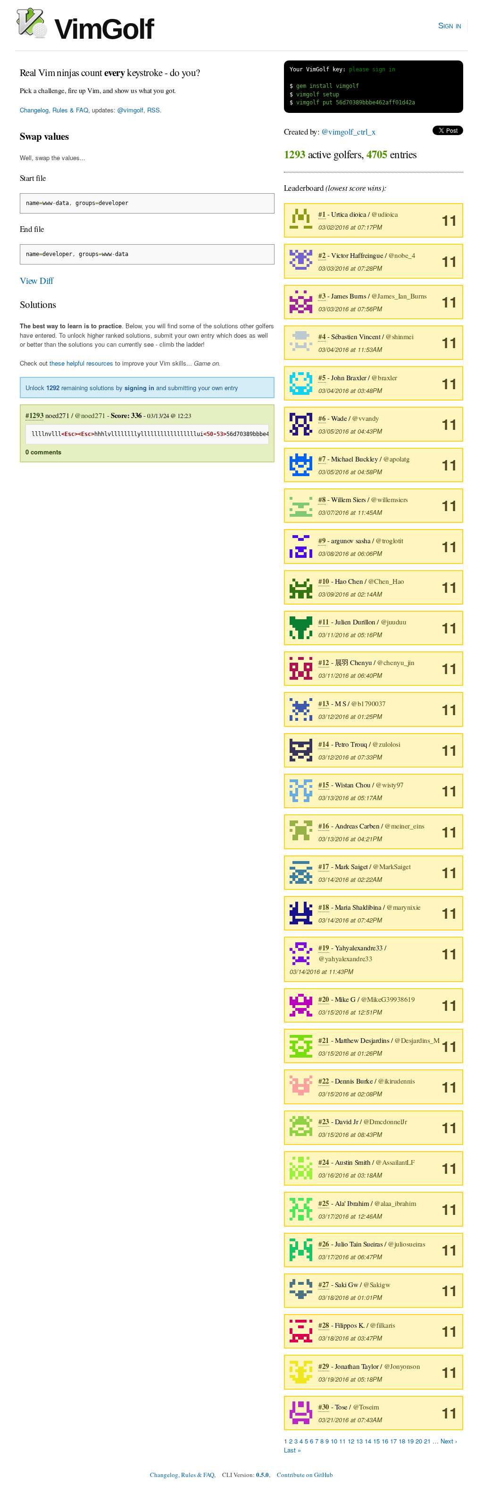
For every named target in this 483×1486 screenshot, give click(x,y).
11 (449, 220)
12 (351, 1440)
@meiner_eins (404, 825)
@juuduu (394, 621)
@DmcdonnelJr (385, 1121)
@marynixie (403, 907)
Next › (449, 1440)
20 (419, 1440)
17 (393, 1440)
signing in (139, 387)
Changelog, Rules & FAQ (54, 109)
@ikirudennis (396, 1080)
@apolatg (396, 458)
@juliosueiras (406, 1243)
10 (334, 1440)
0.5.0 (262, 1474)
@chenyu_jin (395, 662)
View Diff (36, 280)
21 (427, 1440)
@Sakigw (376, 1284)
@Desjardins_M (416, 1040)
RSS (153, 109)
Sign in (449, 25)
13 (359, 1440)
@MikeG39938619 (388, 999)
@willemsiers (389, 499)
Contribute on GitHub (305, 1474)
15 (376, 1440)
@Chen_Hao (386, 581)
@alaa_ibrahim (395, 1203)
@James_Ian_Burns (399, 295)
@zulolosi (386, 744)
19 (410, 1440)
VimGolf (100, 29)
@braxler (384, 377)
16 (385, 1440)
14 (368, 1440)
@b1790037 (368, 703)
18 (402, 1440)
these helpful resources (81, 363)
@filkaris (382, 1325)
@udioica (384, 214)
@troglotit (389, 540)
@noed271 (90, 415)
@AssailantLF (395, 1162)
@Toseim (366, 1406)
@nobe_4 (402, 255)
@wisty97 (389, 784)
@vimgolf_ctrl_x (348, 131)
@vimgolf (130, 109)
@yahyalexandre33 (345, 958)
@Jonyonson (402, 1366)
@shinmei (399, 336)
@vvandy (365, 418)
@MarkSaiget (391, 866)
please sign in (372, 69)
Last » (292, 1449)
